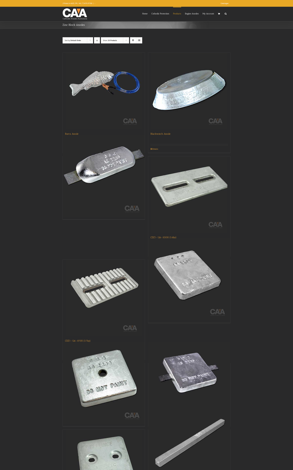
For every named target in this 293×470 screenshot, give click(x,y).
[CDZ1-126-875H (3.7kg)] (104, 298)
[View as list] (139, 40)
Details (155, 149)
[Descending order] (97, 40)
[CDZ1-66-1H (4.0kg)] (104, 383)
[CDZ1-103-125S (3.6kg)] (104, 176)
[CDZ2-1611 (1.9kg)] (189, 449)
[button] (226, 13)
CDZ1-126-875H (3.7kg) (77, 340)
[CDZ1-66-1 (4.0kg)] (189, 279)
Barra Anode (71, 133)
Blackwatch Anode (160, 133)
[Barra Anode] (104, 91)
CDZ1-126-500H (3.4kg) (163, 237)
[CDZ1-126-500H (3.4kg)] (189, 194)
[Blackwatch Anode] (189, 91)
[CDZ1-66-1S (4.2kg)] (189, 383)
